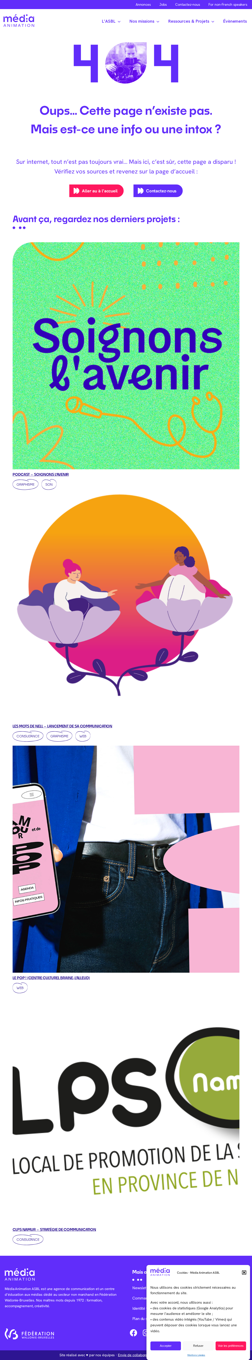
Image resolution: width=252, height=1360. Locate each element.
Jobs (163, 4)
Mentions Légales (196, 1354)
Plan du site (142, 1318)
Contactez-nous (187, 4)
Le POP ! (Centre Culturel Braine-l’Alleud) (51, 978)
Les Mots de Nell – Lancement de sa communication (62, 726)
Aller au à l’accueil (100, 191)
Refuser (198, 1345)
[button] (244, 1272)
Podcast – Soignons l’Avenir (41, 474)
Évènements (235, 21)
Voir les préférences (231, 1345)
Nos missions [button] (141, 21)
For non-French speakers (227, 4)
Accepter (165, 1345)
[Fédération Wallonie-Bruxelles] (29, 1334)
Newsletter (141, 1287)
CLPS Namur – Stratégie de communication (54, 1229)
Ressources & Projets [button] (188, 21)
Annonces (143, 4)
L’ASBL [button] (109, 21)
